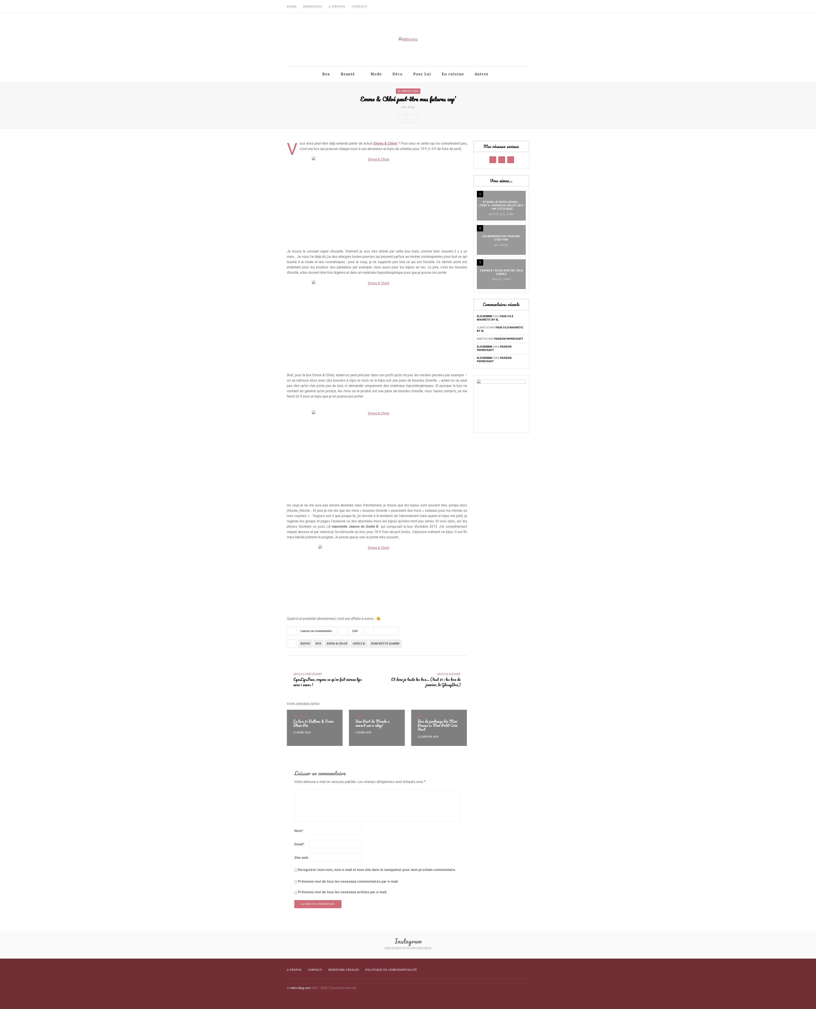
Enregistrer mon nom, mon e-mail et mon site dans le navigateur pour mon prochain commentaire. (377, 870)
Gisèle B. (359, 643)
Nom (298, 831)
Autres (482, 74)
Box (326, 74)
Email (299, 844)
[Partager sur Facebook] (423, 118)
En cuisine (453, 74)
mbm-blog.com (300, 988)
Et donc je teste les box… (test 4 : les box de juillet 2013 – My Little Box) (501, 205)
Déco (397, 74)
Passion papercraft (508, 338)
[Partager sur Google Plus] (441, 118)
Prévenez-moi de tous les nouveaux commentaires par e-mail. (348, 881)
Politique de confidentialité (391, 969)
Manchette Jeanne (385, 643)
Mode (376, 74)
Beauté (348, 74)
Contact (359, 6)
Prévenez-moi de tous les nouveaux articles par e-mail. (342, 892)
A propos (337, 6)
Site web (301, 858)
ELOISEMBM (484, 316)
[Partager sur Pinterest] (451, 118)
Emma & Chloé (385, 143)
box (318, 643)
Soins (510, 214)
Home (292, 6)
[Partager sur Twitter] (432, 118)
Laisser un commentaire (316, 631)
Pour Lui (422, 74)
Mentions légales (343, 969)
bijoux (305, 643)
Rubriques (312, 6)
